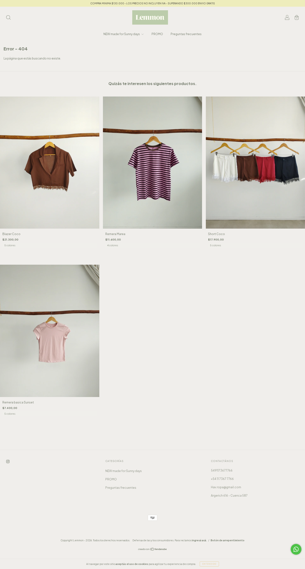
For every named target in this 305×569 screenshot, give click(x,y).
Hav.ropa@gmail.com (226, 487)
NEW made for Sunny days (121, 34)
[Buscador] (8, 18)
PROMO (157, 34)
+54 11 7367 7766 (222, 479)
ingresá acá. (199, 540)
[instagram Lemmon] (8, 461)
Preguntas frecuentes (186, 34)
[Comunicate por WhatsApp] (296, 549)
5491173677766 (222, 470)
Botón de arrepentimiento (227, 540)
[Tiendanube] (153, 550)
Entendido (209, 564)
